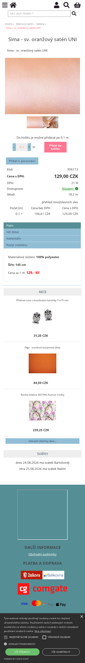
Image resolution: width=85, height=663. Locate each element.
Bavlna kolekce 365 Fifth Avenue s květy (42, 394)
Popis (9, 225)
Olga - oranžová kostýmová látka (42, 347)
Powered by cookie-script (16, 659)
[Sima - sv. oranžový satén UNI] (42, 86)
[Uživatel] (59, 6)
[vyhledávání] (68, 6)
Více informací (43, 631)
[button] (42, 643)
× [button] (81, 616)
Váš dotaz (12, 232)
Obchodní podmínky (42, 554)
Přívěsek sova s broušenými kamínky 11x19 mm (42, 300)
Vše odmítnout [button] (61, 651)
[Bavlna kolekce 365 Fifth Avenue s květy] (42, 410)
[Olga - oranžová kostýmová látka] (43, 363)
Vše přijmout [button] (22, 651)
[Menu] (5, 5)
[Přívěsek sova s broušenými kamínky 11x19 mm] (42, 316)
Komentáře (13, 238)
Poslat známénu (16, 245)
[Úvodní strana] (15, 6)
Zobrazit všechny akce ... (42, 441)
